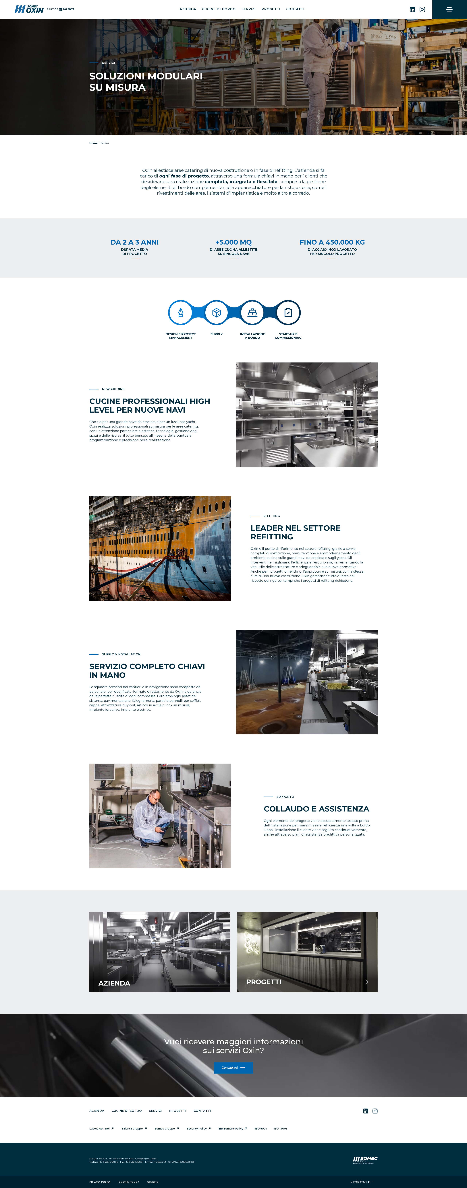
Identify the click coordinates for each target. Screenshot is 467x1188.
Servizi (249, 9)
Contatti (295, 9)
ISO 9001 (261, 1128)
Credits (152, 1182)
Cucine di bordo (219, 9)
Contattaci (230, 1067)
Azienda (188, 9)
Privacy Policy (100, 1182)
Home (93, 143)
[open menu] (449, 9)
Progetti (271, 9)
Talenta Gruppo (132, 1128)
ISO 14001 (280, 1128)
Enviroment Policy (231, 1128)
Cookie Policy (129, 1182)
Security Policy (197, 1128)
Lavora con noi (99, 1128)
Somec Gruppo (165, 1128)
